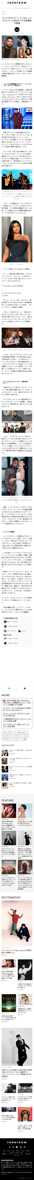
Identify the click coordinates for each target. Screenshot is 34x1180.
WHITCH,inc (22, 1178)
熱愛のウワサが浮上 (25, 451)
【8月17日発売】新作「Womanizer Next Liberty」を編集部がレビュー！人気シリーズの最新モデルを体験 (16, 703)
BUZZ (22, 1152)
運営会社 (4, 1154)
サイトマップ (16, 1155)
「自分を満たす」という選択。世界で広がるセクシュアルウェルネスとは (25, 823)
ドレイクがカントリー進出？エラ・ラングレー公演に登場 (16, 725)
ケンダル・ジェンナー (21, 732)
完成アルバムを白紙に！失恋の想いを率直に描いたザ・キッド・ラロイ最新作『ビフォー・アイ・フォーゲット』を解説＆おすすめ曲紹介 (25, 853)
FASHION (8, 1150)
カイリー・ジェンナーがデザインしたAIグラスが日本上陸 (16, 714)
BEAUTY (13, 1150)
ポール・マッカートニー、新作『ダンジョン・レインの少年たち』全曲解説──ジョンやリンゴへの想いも (9, 852)
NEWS (4, 1150)
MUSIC (23, 1150)
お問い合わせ (28, 1154)
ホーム (3, 8)
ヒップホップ (6, 739)
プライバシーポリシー (19, 1154)
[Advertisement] (17, 666)
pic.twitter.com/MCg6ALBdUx (14, 286)
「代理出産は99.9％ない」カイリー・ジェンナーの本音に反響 (17, 720)
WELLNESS (12, 1152)
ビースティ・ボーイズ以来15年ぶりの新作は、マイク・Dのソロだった (17, 709)
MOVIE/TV (18, 1150)
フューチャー (16, 739)
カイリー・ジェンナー (7, 732)
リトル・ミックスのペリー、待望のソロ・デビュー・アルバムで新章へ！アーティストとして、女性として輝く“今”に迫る (9, 881)
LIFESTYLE (18, 1152)
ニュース (8, 8)
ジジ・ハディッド (7, 736)
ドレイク (14, 90)
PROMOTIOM (5, 819)
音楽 (24, 739)
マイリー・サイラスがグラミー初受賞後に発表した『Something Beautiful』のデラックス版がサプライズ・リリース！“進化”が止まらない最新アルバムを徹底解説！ (25, 883)
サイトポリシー (10, 1154)
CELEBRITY (28, 1150)
